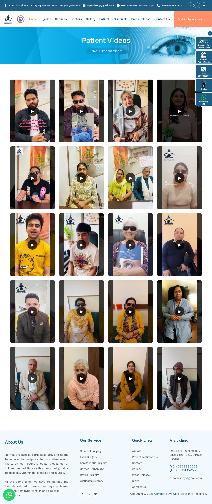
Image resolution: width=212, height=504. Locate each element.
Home (33, 19)
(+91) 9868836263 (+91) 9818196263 (184, 468)
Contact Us (162, 19)
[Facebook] (191, 5)
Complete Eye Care (167, 493)
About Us (137, 451)
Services (61, 19)
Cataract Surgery (91, 451)
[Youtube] (204, 5)
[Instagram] (197, 5)
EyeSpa (46, 19)
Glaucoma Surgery (91, 480)
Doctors (76, 19)
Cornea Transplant (92, 469)
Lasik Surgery (88, 457)
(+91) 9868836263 (172, 5)
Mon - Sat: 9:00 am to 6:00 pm (137, 5)
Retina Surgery (89, 475)
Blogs (135, 480)
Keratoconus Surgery (93, 463)
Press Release (140, 19)
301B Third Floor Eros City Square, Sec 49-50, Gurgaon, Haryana (44, 5)
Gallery (90, 19)
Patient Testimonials (113, 19)
